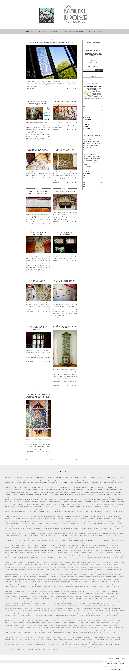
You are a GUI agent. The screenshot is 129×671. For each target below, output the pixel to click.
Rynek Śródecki (87, 601)
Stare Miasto (8, 509)
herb (48, 504)
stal (21, 639)
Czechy (14, 576)
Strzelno (30, 605)
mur (28, 521)
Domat (26, 576)
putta (105, 489)
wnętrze (50, 477)
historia (14, 521)
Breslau (68, 480)
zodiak (67, 647)
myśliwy (7, 630)
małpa (28, 627)
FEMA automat (79, 576)
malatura (62, 509)
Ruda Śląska (63, 552)
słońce (92, 504)
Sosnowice (30, 555)
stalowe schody (115, 492)
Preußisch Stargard (113, 550)
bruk (35, 511)
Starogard (38, 555)
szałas (76, 639)
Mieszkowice (115, 547)
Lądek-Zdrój (83, 547)
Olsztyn (56, 489)
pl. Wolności (19, 634)
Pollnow (71, 598)
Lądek (76, 547)
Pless (96, 550)
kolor (49, 622)
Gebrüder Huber (73, 579)
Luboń (105, 588)
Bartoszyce (100, 572)
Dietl (20, 576)
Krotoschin (87, 501)
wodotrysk (36, 644)
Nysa (22, 528)
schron (112, 637)
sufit (23, 480)
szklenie (7, 513)
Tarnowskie (65, 530)
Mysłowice (7, 518)
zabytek (115, 644)
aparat (91, 610)
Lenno (77, 588)
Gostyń (33, 516)
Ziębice (42, 504)
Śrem (43, 513)
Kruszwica (16, 588)
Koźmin (38, 526)
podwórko (43, 482)
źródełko (37, 649)
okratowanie (93, 630)
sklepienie (98, 538)
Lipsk (99, 588)
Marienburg (106, 547)
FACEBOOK (46, 31)
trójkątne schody (28, 540)
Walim (114, 555)
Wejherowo (7, 557)
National (96, 593)
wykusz (101, 644)
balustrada (8, 480)
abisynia (52, 610)
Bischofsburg (15, 574)
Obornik (29, 528)
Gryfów (115, 579)
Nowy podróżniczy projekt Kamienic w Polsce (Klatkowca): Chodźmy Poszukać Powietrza (93, 88)
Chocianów (81, 543)
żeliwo (40, 484)
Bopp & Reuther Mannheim (64, 574)
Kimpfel (39, 586)
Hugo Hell (50, 545)
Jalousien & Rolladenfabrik (28, 584)
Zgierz (81, 557)
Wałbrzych (100, 494)
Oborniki (42, 550)
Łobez (91, 540)
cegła (70, 533)
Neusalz (120, 526)
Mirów (98, 591)
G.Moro (39, 579)
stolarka (76, 487)
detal (107, 477)
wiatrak (44, 540)
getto (71, 559)
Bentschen (117, 521)
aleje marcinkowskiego (64, 610)
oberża (51, 630)
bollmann (54, 613)
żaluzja (57, 513)
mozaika (80, 504)
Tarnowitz (57, 530)
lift (70, 625)
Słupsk (12, 492)
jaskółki (54, 504)
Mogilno (16, 593)
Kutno (32, 588)
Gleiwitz (7, 494)
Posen (120, 477)
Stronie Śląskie (68, 555)
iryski (73, 620)
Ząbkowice (88, 557)
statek (115, 564)
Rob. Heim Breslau (58, 601)
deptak (48, 511)
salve (100, 509)
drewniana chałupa (80, 533)
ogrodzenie (107, 535)
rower (80, 538)
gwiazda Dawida (106, 533)
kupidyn (23, 625)
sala (92, 538)
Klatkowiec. (47, 586)
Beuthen (107, 484)
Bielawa (7, 523)
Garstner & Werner (55, 579)
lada (41, 535)
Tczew (84, 530)
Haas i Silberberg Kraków (62, 581)
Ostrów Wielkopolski (72, 494)
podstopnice (54, 564)
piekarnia (93, 509)
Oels (49, 528)
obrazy (29, 499)
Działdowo (118, 543)
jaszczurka (81, 620)
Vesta (48, 608)
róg (64, 637)
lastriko (48, 535)
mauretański (75, 562)
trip (26, 513)
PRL (84, 550)
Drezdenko (107, 513)
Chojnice (40, 523)
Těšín (26, 608)
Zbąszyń (99, 518)
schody (52, 480)
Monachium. (24, 593)
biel (17, 613)
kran (20, 562)
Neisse (99, 526)
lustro (104, 625)
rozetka (47, 637)
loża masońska (62, 535)
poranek (80, 634)
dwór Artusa (107, 615)
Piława (41, 598)
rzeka (91, 564)
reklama (16, 480)
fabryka (7, 521)
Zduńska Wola (73, 557)
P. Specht (111, 596)
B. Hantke (45, 572)
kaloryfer (54, 509)
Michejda (72, 591)
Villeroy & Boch (106, 555)
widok (38, 567)
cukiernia (14, 615)
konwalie (79, 622)
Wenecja (78, 608)
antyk (85, 610)
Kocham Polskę (66, 586)
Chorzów (17, 489)
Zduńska (65, 557)
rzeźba (86, 538)
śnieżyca (24, 649)
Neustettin (7, 528)
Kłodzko (62, 494)
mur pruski (77, 509)
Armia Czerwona (16, 572)
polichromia (47, 521)
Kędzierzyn (15, 547)
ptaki (46, 487)
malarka (7, 627)
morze (99, 562)
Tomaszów (91, 530)
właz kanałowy (91, 521)
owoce (114, 511)
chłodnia (7, 615)
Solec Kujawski (20, 555)
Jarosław (37, 506)
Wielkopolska (17, 509)
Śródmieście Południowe (113, 647)
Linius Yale (92, 588)
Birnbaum (7, 574)
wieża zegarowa (101, 642)
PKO (79, 550)
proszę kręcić (112, 634)
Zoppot (108, 494)
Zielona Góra (97, 489)
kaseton (7, 622)
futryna (70, 617)
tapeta (114, 509)
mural (12, 501)
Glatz (41, 497)
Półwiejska (21, 552)
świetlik (35, 492)
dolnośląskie (37, 615)
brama (120, 482)
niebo (45, 630)
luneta (98, 625)
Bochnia (36, 543)
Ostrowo (120, 501)
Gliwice (14, 494)
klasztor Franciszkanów (33, 622)
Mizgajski (113, 591)
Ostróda (73, 550)
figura (49, 617)
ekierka (55, 511)
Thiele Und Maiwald (104, 605)
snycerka (94, 482)
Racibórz (29, 552)
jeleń (88, 620)
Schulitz (7, 603)
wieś (93, 642)
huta (46, 620)
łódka (97, 540)
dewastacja (29, 615)
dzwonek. (19, 617)
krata (26, 562)
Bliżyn (31, 574)
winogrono (82, 521)
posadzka (92, 477)
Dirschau (55, 523)
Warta (13, 533)
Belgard (21, 543)
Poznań (65, 477)
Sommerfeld (8, 530)
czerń (21, 615)
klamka (68, 504)
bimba (64, 533)
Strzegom (77, 555)
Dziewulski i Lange (74, 523)
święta (115, 567)
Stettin (113, 482)
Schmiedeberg (103, 528)
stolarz (7, 567)
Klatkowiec (34, 482)
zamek (31, 513)
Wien (14, 557)
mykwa (120, 627)
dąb (119, 518)
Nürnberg (50, 596)
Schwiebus (14, 603)
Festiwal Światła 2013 (10, 579)
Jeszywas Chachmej (89, 584)
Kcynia (33, 586)
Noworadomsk (22, 596)
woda (70, 540)
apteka (73, 492)
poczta (27, 634)
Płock (46, 518)
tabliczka (84, 487)
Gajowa (46, 579)
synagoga (117, 538)
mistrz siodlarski (53, 627)
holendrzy (29, 620)
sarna (106, 637)
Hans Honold (75, 581)
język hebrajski (96, 620)
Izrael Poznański (73, 545)
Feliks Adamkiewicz (118, 576)
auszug (114, 610)
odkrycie (79, 630)
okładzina (115, 535)
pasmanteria (66, 632)
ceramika (7, 559)
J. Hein (118, 581)
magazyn (116, 625)
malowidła (83, 477)
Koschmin (23, 526)
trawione (21, 567)
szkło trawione (23, 487)
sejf (104, 564)
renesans (67, 538)
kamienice (25, 484)
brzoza (81, 613)
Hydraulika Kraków (61, 545)
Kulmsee (60, 516)
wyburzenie (93, 644)
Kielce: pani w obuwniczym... (38, 281)
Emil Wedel (70, 576)
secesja (28, 477)
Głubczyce (28, 545)
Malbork (98, 547)
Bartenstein (92, 572)
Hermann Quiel (94, 581)
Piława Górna (48, 598)
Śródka (90, 567)
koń (98, 622)
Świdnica (19, 497)
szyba (6, 540)
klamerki (21, 622)
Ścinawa (86, 647)
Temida (94, 605)
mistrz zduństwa (65, 627)
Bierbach (115, 572)
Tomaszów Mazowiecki (102, 530)
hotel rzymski (38, 620)
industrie (60, 620)
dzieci (46, 559)
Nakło (93, 526)
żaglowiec (49, 513)
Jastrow (55, 584)
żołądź (36, 569)
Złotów (108, 557)
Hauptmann (85, 581)
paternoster (37, 564)
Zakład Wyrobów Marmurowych (31, 610)
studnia (34, 489)
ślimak (17, 649)
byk (91, 613)
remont (11, 637)
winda (97, 480)
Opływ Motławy (88, 596)
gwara (6, 620)
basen (12, 613)
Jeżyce (44, 506)
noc (100, 535)
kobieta (40, 487)
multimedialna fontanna (79, 627)
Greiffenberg (107, 579)
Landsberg (68, 487)
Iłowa (81, 545)
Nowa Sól (64, 506)
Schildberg (82, 552)
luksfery (91, 625)
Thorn (6, 484)
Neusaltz (113, 526)
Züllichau (106, 518)
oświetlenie (19, 564)
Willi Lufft (106, 608)
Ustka (42, 608)
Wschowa (35, 504)
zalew (33, 647)
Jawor (111, 523)
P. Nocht (104, 596)
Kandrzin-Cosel (105, 545)
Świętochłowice (9, 649)
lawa (57, 625)
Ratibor (36, 552)
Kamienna (118, 523)
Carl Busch (97, 574)
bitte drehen (24, 613)
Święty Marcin (107, 567)
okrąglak (101, 630)
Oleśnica (55, 528)
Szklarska (85, 555)
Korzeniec (74, 586)
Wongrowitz (21, 557)
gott (111, 617)
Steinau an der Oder (79, 603)
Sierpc (117, 528)
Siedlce (111, 528)
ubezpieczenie (30, 567)
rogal (17, 637)
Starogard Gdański (49, 555)
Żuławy (6, 569)
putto (120, 511)
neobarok (25, 630)
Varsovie (7, 533)
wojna (58, 644)
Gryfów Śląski (8, 581)
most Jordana (112, 562)
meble (6, 501)
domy (87, 615)
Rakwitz (29, 601)
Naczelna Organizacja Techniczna (58, 593)
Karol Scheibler (24, 586)
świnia (30, 649)
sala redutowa (87, 637)
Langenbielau (51, 526)
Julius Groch (118, 584)
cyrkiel (41, 511)
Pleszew (76, 528)
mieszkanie (94, 535)
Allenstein (48, 489)
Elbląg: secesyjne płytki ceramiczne (38, 192)
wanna (64, 642)
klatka (111, 499)
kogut (24, 535)
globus (98, 617)
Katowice (70, 489)
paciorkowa (28, 564)
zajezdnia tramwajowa (17, 647)
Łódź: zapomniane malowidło (38, 233)
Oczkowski (70, 596)
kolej (43, 622)
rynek (61, 521)
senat (118, 637)
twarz (24, 642)
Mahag (91, 547)
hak (95, 559)
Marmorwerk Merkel (19, 591)
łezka (79, 647)
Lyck (70, 547)
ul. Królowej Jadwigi (46, 642)
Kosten (82, 586)
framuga (65, 559)
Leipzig (72, 588)
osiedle (12, 632)
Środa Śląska (100, 647)
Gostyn (26, 516)
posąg (69, 564)
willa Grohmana (9, 644)
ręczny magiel (76, 637)
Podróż (71, 506)
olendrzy (115, 630)
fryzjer (97, 533)
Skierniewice (118, 552)
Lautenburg (64, 588)
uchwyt (36, 642)
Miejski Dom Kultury (83, 591)
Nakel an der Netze (84, 526)
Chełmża (99, 513)
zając (86, 540)
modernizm (85, 482)
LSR (37, 588)
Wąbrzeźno (42, 557)
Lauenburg (61, 526)
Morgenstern (33, 593)
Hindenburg (49, 497)
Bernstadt (78, 513)
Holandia (42, 545)
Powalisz (78, 598)
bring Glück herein (72, 613)
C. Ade (90, 574)
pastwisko (75, 632)
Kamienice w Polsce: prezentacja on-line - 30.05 (38, 103)
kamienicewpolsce (15, 535)
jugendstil (30, 480)
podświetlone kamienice (45, 634)
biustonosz (33, 613)
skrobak (7, 639)
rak (5, 637)
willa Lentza (61, 567)
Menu (27, 31)
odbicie (66, 630)
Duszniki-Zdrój (41, 576)
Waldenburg (91, 494)
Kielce (74, 497)
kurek (29, 625)
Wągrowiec (51, 557)
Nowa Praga (16, 518)
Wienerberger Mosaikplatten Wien (91, 608)
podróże (27, 501)
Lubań (64, 547)
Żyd (5, 543)
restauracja (84, 564)
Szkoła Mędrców (61, 605)
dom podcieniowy (48, 615)
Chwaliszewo (90, 543)
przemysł (75, 564)
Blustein (38, 574)
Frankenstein (19, 545)
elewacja (32, 487)
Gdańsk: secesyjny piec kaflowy (64, 327)
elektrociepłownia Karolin (32, 617)
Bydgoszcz (110, 480)
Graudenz (28, 494)
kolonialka (62, 511)
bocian (47, 613)
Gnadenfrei (83, 579)
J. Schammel (15, 584)
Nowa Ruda (15, 528)
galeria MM (85, 617)
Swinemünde (40, 530)
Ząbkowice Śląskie (99, 557)
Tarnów (66, 492)
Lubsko (68, 526)
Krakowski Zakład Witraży (73, 499)
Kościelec (108, 586)
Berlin (55, 499)
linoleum (76, 625)
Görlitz (13, 506)
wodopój (29, 644)
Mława (41, 593)
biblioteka (57, 533)
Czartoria (7, 576)
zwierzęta (100, 521)
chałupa (14, 559)
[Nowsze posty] (26, 459)
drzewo (41, 559)
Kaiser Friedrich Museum (11, 586)
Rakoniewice (21, 601)
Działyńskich (51, 576)
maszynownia (20, 627)
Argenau (7, 572)
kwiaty (100, 477)
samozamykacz (98, 637)
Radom (14, 487)
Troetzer (114, 605)
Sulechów (75, 518)
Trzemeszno (7, 608)
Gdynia (79, 501)
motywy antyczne (9, 564)
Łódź (103, 480)
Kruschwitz (7, 588)
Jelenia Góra (53, 494)
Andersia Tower (99, 569)
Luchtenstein (112, 588)
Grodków (84, 523)
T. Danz (80, 605)
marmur (67, 562)
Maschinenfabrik (32, 591)
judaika (33, 484)
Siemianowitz (106, 506)
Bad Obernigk (68, 572)
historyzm (104, 499)
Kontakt (100, 31)
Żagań (121, 540)
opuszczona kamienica (10, 538)
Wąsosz (6, 610)
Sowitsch (115, 506)
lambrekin (20, 492)
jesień (106, 559)
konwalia (71, 622)
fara (59, 559)
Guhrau (25, 581)
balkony (29, 511)
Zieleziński (45, 610)
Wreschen (14, 511)
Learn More (113, 669)
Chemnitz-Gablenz (107, 574)
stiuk (6, 497)
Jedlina (69, 584)
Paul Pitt (17, 598)
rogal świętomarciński (28, 637)
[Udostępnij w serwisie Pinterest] (76, 89)
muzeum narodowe (111, 627)
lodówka (83, 625)
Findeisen (20, 579)
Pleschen (68, 528)
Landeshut (42, 547)
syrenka (69, 639)
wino (17, 644)
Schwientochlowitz (25, 603)
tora (101, 639)
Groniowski (41, 516)
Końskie (94, 586)
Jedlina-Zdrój (77, 584)
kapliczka (22, 499)
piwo (113, 632)
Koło (88, 586)
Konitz (17, 526)
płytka (120, 494)
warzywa (71, 642)
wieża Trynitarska (53, 540)
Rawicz (43, 552)
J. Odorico (7, 584)
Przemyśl (58, 492)
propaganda (103, 634)
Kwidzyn (67, 516)
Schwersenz (101, 552)
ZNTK (12, 610)
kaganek (119, 559)
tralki (13, 513)
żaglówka (21, 569)
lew (114, 494)
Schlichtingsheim (105, 601)
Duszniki (32, 576)
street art (13, 567)
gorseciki (46, 509)
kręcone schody (104, 482)
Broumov (83, 574)
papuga (49, 632)
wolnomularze (67, 644)
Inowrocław (67, 497)
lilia (54, 535)
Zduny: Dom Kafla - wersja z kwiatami (65, 150)
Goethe (99, 579)
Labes (43, 526)
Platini (56, 598)
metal (100, 492)
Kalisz (51, 492)
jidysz (6, 535)
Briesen (43, 543)
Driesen (114, 513)
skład (108, 564)
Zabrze (15, 499)
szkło (61, 484)
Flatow (11, 545)
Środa (92, 647)
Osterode (57, 550)
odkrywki (85, 509)
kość (116, 622)
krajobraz (93, 492)
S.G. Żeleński (88, 489)
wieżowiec (110, 642)
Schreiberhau (91, 552)
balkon (80, 492)
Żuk (44, 649)
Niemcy (116, 593)
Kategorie (63, 31)
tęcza (30, 642)
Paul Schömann (26, 598)
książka (16, 625)
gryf (86, 492)
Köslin (57, 506)
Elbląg (6, 516)
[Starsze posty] (76, 459)
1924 (52, 569)
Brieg (98, 504)
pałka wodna (93, 632)
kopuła (87, 622)
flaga (55, 617)
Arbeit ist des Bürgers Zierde (113, 569)
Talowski (87, 605)
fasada (43, 617)
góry (90, 559)
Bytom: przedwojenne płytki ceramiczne (65, 281)
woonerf (76, 644)
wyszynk (108, 644)
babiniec (121, 610)
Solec (12, 555)
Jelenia (45, 494)
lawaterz (63, 625)
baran (6, 613)
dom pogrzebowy (60, 615)
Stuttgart (38, 605)
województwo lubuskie (48, 644)
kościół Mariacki (33, 535)
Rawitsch (49, 552)
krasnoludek (8, 625)
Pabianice (89, 550)
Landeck (35, 547)
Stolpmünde (104, 603)
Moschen (12, 550)
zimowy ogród (59, 647)
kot (74, 504)
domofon (80, 615)
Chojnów (47, 523)
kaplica (111, 620)
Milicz (6, 550)
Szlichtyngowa (72, 605)
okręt (108, 630)
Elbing (121, 513)
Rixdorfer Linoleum (46, 601)
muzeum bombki (99, 627)
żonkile (55, 649)
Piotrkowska (33, 518)
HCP (53, 581)
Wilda (90, 499)
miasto (75, 535)
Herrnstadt (104, 581)
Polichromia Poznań (86, 528)
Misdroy (92, 516)
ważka (37, 540)
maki (70, 535)
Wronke (26, 533)
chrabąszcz (114, 613)
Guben (47, 516)
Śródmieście (105, 540)
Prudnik (13, 504)
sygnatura (43, 501)
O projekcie (90, 31)
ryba (53, 637)
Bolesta (53, 574)
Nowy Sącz (24, 518)
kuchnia (39, 562)
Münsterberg (104, 501)
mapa (13, 627)
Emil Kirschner (61, 576)
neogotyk (33, 630)
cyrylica (34, 509)
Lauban (50, 547)
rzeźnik (28, 492)
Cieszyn (62, 499)
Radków (13, 601)
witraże (57, 477)
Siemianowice (97, 506)
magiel (60, 562)
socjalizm (14, 639)
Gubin (53, 516)
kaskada (14, 622)
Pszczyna (13, 552)
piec (18, 484)
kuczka (86, 511)
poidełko (62, 564)
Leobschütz (57, 547)
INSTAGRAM (35, 31)
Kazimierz (114, 545)
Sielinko (43, 603)
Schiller (96, 601)
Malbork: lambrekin (65, 191)
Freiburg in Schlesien (16, 516)
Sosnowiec (20, 504)
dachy (113, 518)
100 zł (42, 569)
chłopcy (21, 559)
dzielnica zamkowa (9, 617)
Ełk (5, 545)
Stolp (6, 492)
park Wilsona (57, 632)
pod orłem (34, 634)
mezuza (70, 509)
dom (40, 509)
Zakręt (18, 610)
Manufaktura (8, 591)
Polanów (63, 598)
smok (105, 538)
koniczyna (56, 622)
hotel (100, 559)
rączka (98, 564)
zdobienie (69, 567)
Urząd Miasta (114, 530)
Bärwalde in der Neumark (68, 543)
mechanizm (36, 627)
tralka (92, 487)
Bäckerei (57, 543)
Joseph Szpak (109, 584)
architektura (88, 480)
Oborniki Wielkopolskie (40, 528)
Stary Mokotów (58, 603)
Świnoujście (114, 540)
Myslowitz (116, 516)
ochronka (58, 630)
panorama (19, 501)
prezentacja (94, 634)
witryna (121, 509)
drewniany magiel (96, 615)
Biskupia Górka (15, 523)
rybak (58, 637)
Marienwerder (76, 516)
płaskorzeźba (58, 538)
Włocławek (7, 499)
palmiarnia (41, 632)
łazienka (83, 567)
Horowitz (112, 581)
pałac (20, 538)
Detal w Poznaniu (76, 31)
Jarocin (88, 545)
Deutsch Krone (99, 543)
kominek (118, 499)
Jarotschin (96, 545)
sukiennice (62, 639)
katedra (61, 504)
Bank (84, 572)
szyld (86, 504)
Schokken (115, 601)
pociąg (33, 538)
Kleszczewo (56, 586)
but (87, 613)
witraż (42, 477)
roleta (74, 538)
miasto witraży (84, 535)
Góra (31, 581)
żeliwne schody (98, 484)
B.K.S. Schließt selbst (67, 513)
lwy (110, 625)
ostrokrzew (27, 632)
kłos (45, 562)
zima (50, 499)
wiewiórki (44, 567)
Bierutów (85, 513)
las (45, 625)
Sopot (120, 489)
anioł (79, 610)
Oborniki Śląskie (60, 596)
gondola (105, 617)
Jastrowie (62, 584)
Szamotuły (83, 518)
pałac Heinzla (84, 632)
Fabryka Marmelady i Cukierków (94, 576)
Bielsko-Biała (8, 489)
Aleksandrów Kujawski (86, 569)
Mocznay (108, 516)
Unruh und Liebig (34, 608)
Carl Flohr (43, 492)
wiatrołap (86, 642)
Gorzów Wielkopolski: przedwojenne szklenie (51, 43)
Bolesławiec (25, 523)
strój (55, 639)
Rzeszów (7, 511)
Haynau (99, 523)
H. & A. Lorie (38, 581)
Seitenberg (109, 552)
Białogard (29, 543)
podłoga (7, 487)
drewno (7, 482)
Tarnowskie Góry (75, 530)
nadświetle (100, 511)
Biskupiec (24, 574)
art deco (115, 557)
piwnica (26, 538)
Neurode (106, 526)
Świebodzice (109, 521)
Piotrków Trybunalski (103, 497)
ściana (63, 489)
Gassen (64, 579)
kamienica (7, 477)
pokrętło (64, 634)
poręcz (35, 499)
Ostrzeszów (65, 550)
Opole (86, 497)
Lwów (120, 588)
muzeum (93, 511)
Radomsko (54, 518)
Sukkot (45, 605)
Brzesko (50, 543)
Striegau (59, 555)
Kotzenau (7, 547)
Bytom (114, 484)
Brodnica (75, 574)
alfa (73, 610)
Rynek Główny (73, 552)
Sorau (83, 494)
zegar (51, 647)
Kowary (31, 526)
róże (69, 637)
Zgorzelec (26, 509)
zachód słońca (78, 540)
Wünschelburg (115, 608)
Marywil (84, 516)
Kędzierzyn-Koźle (25, 547)
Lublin (108, 487)
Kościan (101, 586)
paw (41, 521)
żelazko (29, 569)
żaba (49, 649)
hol (121, 533)
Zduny (58, 557)
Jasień (48, 584)
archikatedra (99, 610)
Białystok (64, 501)
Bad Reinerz (77, 572)
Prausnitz (103, 550)
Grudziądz (37, 494)
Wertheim (91, 518)
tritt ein (18, 642)
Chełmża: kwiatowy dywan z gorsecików (38, 150)
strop (42, 639)
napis (113, 477)
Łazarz (12, 497)
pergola (102, 632)
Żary (26, 497)
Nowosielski (32, 596)
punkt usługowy (48, 538)
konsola (64, 622)
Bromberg (25, 482)
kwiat (74, 480)
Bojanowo (45, 574)
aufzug (107, 610)
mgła (93, 562)
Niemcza (7, 596)
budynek (96, 499)
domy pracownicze (31, 559)
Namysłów (88, 593)
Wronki (33, 533)
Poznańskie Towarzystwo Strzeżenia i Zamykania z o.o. (97, 598)
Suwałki (52, 605)
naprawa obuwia (16, 630)
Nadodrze (72, 593)
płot (107, 492)
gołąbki (84, 559)
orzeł (6, 632)
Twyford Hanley (17, 608)
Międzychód (8, 593)
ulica (41, 489)
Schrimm (68, 518)
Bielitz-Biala (100, 487)
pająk (34, 632)
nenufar (108, 511)
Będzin (92, 513)
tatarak (96, 639)
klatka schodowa (18, 477)
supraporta (107, 509)
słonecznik (18, 540)
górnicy (115, 533)
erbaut (53, 559)
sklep (80, 480)
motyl (121, 562)
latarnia (51, 625)
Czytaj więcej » (30, 88)
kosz (92, 622)
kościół (79, 511)
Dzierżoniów (119, 504)
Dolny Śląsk (109, 543)
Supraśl (25, 530)
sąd (11, 540)
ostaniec (19, 632)
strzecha (48, 639)
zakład (27, 647)
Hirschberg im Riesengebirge (25, 506)
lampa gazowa (37, 625)
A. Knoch (57, 569)
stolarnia (35, 639)
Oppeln (92, 497)
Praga (41, 518)
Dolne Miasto (63, 523)
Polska (6, 504)
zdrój (37, 513)
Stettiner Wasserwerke (92, 603)
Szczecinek (49, 530)
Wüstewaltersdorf (32, 557)
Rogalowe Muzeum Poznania (73, 601)
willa (115, 487)
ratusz (55, 521)
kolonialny (71, 511)
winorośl (63, 540)
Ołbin (62, 528)
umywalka (57, 642)
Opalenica (78, 596)
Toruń (70, 482)
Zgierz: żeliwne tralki (65, 101)
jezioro (112, 559)
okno (89, 484)
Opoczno (50, 550)
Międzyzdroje (100, 516)
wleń (22, 644)
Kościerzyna (117, 586)
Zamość (50, 533)
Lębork (74, 526)
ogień (85, 630)
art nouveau (62, 482)
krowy (32, 562)
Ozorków (96, 596)
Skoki (49, 603)
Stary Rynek (17, 530)
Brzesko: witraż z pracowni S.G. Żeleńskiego (38, 327)
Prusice (6, 552)
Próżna (115, 598)
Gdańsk (47, 484)
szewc (82, 639)
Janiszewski (41, 584)
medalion (44, 627)
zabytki (7, 647)
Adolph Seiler (12, 543)
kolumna (14, 562)
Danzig (68, 484)
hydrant (52, 620)
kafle (35, 477)
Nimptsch (13, 596)
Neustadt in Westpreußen (31, 550)
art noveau (73, 477)
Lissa (84, 499)
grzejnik (118, 617)
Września (21, 511)
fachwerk (89, 533)
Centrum (110, 504)
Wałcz (120, 555)
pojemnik (57, 634)
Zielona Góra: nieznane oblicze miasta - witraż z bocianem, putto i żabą (38, 396)
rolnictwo (39, 637)
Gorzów (60, 487)
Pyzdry (6, 601)
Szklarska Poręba (95, 555)
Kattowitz (79, 489)
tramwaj (20, 513)
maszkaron (22, 521)
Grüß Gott (17, 581)
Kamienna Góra (8, 526)
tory (107, 639)
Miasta (54, 31)
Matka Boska (42, 591)
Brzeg (104, 504)
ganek (92, 617)
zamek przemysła (42, 647)
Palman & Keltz (8, 598)
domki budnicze (71, 615)
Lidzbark (84, 588)
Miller (92, 591)
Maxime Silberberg (53, 591)
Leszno (80, 497)
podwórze (54, 484)
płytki (12, 484)
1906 (47, 569)
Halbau (35, 545)
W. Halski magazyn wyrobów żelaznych (63, 608)
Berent (108, 572)
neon (40, 630)
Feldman (108, 576)
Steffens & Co (67, 603)
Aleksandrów (74, 569)
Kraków (119, 480)
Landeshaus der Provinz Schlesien (49, 588)
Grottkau (92, 523)
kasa (117, 620)
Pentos (34, 598)
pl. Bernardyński (9, 634)
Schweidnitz (114, 497)
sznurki (89, 639)
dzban (114, 615)
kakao (104, 620)
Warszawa (60, 480)
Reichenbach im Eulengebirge (83, 506)
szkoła (67, 521)
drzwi (37, 480)
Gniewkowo (92, 579)
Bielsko (53, 487)
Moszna (20, 550)
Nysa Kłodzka (41, 596)
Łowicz (74, 647)
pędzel (120, 634)
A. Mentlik (65, 569)
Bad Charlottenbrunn (56, 572)
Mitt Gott (105, 591)
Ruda (56, 552)
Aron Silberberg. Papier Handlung (31, 572)
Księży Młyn (25, 588)
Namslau (80, 593)
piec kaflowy (52, 482)
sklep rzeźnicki (15, 482)
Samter (61, 518)
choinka (106, 613)
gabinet (77, 617)
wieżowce (52, 567)
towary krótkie (115, 639)
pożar (86, 634)
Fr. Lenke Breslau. (29, 579)
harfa (22, 620)
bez (121, 557)
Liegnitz (83, 484)
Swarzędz (31, 530)
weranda (79, 642)
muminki (90, 627)
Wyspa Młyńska (41, 533)
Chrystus (117, 574)
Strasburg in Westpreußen (11, 605)
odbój (72, 630)
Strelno (23, 605)
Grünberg (112, 489)
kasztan (7, 562)
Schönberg (35, 603)
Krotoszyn (95, 501)
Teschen (28, 504)
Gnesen (6, 506)
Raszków (36, 601)
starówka (27, 639)
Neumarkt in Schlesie (106, 593)
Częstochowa (34, 497)
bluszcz (41, 613)
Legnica (75, 484)
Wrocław (44, 480)
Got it (119, 669)
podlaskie (45, 564)
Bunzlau (33, 523)
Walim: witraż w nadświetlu (65, 233)
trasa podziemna (9, 642)
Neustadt (113, 501)
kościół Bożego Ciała (106, 622)
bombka (62, 613)
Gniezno (21, 494)
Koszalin (50, 506)
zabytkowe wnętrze (54, 501)
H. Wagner (46, 581)
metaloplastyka (85, 562)
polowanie (72, 634)
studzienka (34, 501)
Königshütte (26, 489)
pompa (39, 538)
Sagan (95, 528)
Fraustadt (72, 501)
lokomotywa (52, 562)
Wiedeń (19, 533)
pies (108, 632)
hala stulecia (14, 620)
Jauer (105, 523)
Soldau (6, 555)
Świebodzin (98, 567)
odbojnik (34, 521)
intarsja (67, 620)
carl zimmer (98, 613)
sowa (111, 538)
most (105, 562)
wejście (74, 521)
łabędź (76, 567)
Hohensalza (58, 497)
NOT (46, 593)
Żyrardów (13, 569)
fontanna (62, 617)
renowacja (43, 499)
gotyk (77, 559)
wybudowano (84, 644)
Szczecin (77, 482)
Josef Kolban (100, 584)
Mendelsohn (64, 591)
